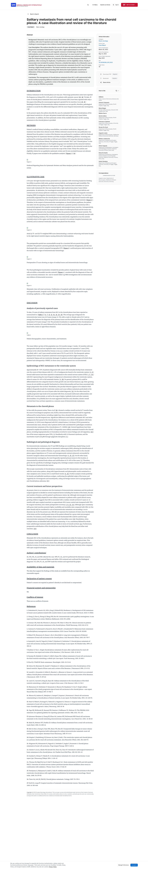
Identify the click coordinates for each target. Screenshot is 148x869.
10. (27, 666)
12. (28, 681)
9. (27, 662)
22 (70, 505)
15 (84, 102)
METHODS (31, 125)
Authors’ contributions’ (36, 553)
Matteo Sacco (103, 113)
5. (27, 635)
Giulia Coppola (103, 145)
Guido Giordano (103, 161)
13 (82, 382)
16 (74, 153)
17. (27, 716)
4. (27, 629)
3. (27, 623)
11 (49, 315)
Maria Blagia (102, 108)
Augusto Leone (103, 133)
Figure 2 (89, 200)
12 (52, 315)
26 (57, 410)
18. (28, 722)
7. (27, 650)
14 (54, 315)
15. (27, 702)
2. (27, 616)
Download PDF (110, 74)
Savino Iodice (102, 116)
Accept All (134, 865)
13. (27, 687)
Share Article (106, 82)
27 (73, 455)
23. (28, 756)
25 (62, 315)
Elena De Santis (103, 153)
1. (27, 610)
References (31, 606)
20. (28, 737)
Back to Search (34, 14)
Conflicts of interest (35, 597)
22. (28, 750)
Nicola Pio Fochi (103, 127)
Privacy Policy (53, 866)
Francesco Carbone (104, 121)
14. (27, 695)
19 (74, 519)
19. (27, 729)
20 (63, 379)
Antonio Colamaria (104, 102)
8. (27, 656)
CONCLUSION (32, 534)
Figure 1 (68, 153)
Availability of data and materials (40, 567)
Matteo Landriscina (104, 138)
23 (59, 315)
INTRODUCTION (34, 91)
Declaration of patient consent (39, 579)
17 (28, 109)
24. (28, 762)
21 (56, 315)
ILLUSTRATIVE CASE (35, 177)
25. (28, 771)
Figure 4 (61, 272)
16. (27, 710)
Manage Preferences (123, 865)
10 (80, 97)
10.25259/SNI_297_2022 (106, 62)
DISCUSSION (32, 303)
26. (28, 779)
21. (27, 743)
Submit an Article (105, 4)
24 (92, 374)
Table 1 (40, 315)
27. (27, 783)
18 (82, 97)
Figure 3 (66, 248)
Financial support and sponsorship (41, 588)
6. (27, 641)
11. (27, 672)
